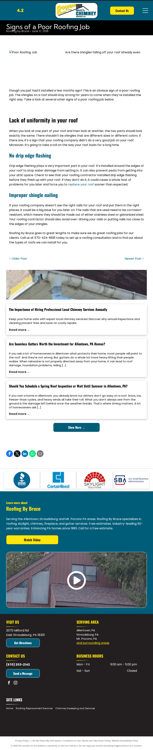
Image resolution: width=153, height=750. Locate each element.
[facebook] (9, 683)
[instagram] (15, 683)
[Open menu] (145, 10)
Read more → (19, 330)
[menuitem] (11, 708)
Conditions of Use (71, 740)
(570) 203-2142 (18, 664)
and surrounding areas (92, 643)
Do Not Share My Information (46, 740)
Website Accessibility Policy (125, 740)
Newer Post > (134, 258)
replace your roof (81, 184)
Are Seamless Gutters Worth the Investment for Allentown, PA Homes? (57, 343)
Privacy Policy (22, 740)
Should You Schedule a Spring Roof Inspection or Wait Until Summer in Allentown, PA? (68, 386)
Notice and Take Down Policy (96, 740)
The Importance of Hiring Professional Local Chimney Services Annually (58, 309)
